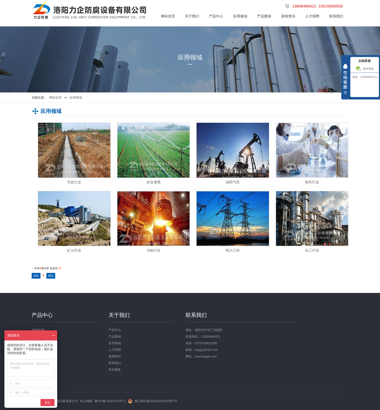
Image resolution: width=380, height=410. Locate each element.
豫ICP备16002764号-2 (110, 401)
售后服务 (115, 369)
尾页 (50, 275)
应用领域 (240, 16)
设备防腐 (38, 330)
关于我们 (192, 16)
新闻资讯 (288, 16)
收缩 (345, 80)
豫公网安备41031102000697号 (156, 401)
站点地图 (86, 401)
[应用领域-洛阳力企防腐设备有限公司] (89, 11)
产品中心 (216, 16)
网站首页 (168, 16)
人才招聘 (312, 16)
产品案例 (264, 16)
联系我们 (336, 16)
